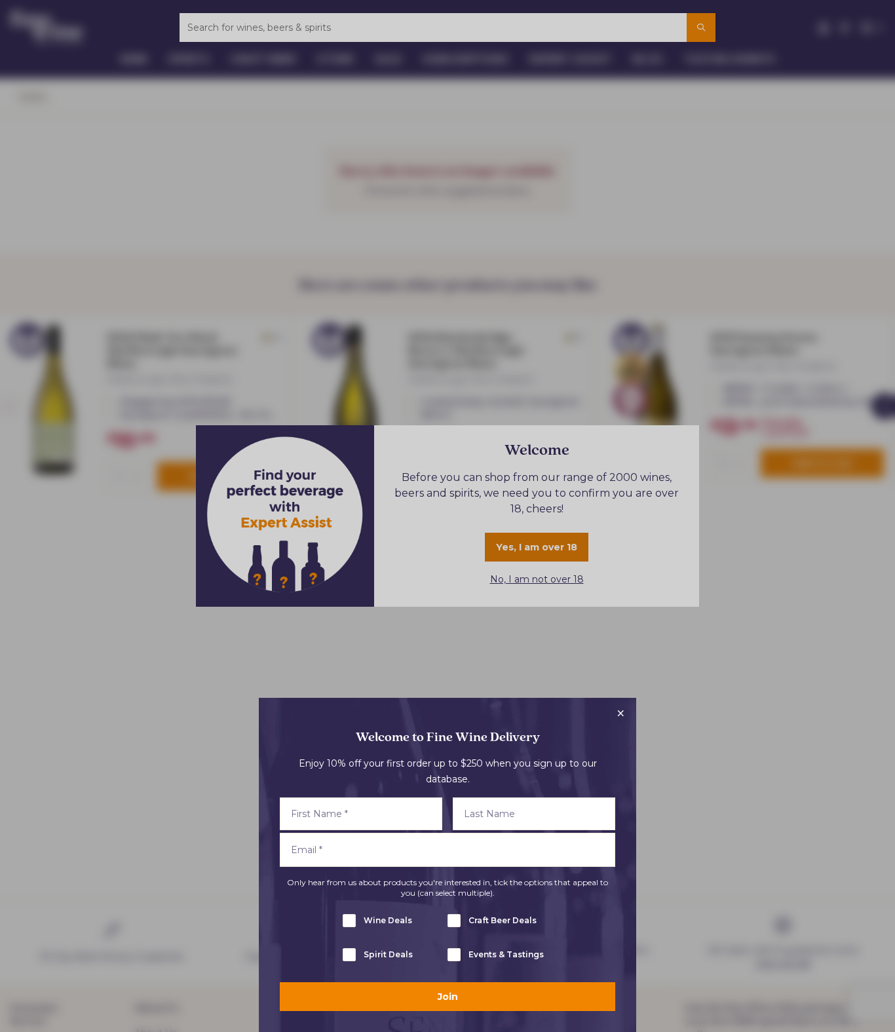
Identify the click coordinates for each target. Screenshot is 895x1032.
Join (448, 997)
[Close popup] (620, 713)
